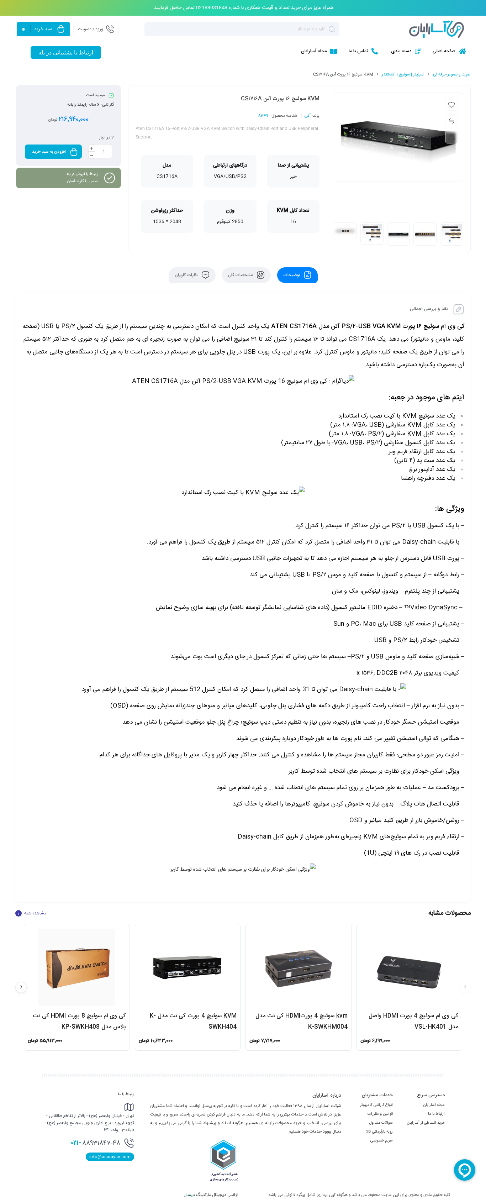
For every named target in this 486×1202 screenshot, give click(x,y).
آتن (307, 115)
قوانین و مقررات (380, 1114)
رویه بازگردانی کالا (379, 1132)
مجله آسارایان (434, 1105)
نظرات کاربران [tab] (187, 275)
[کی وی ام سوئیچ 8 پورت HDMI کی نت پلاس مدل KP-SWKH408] (77, 967)
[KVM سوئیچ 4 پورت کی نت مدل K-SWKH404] (188, 967)
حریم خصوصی (381, 1141)
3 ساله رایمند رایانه (83, 104)
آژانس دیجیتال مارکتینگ (211, 1194)
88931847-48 (95, 1143)
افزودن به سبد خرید (49, 151)
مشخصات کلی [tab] (241, 275)
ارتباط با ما (436, 1114)
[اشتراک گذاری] (451, 137)
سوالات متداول (381, 1123)
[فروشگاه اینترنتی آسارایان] (436, 29)
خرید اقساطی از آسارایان (426, 1123)
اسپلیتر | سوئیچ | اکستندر (403, 74)
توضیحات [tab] (292, 275)
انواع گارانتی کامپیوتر (376, 1105)
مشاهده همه (32, 913)
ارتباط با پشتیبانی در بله (65, 52)
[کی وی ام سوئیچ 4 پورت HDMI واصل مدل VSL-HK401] (409, 967)
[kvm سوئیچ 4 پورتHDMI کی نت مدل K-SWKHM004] (298, 967)
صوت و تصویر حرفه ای (452, 74)
